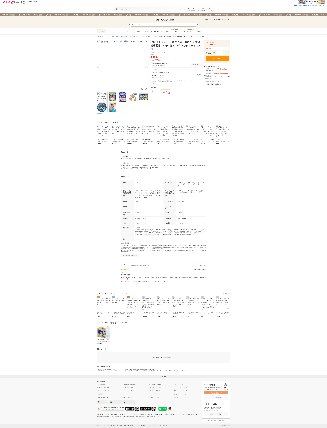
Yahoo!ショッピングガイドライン (159, 425)
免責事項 (148, 425)
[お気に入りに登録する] (145, 88)
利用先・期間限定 (160, 77)
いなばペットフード (140, 223)
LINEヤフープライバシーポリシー (115, 425)
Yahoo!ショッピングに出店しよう (312, 5)
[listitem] (110, 384)
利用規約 (143, 425)
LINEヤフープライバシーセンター (132, 425)
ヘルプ (323, 5)
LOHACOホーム (101, 36)
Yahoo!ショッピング (101, 425)
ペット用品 (111, 36)
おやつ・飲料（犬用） (122, 36)
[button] (219, 53)
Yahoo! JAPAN (298, 5)
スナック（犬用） (135, 36)
